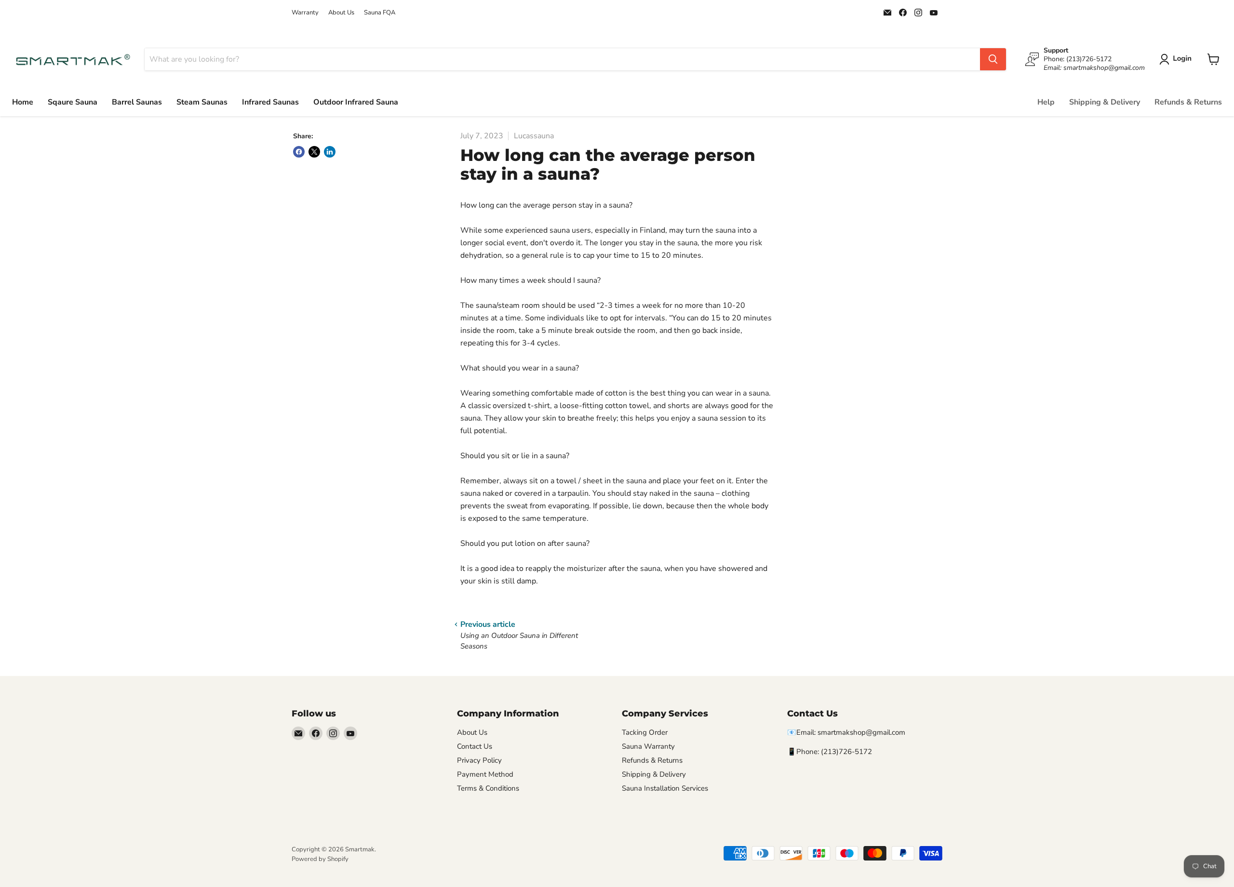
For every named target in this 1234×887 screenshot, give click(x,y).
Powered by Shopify (320, 859)
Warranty (305, 12)
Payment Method (485, 774)
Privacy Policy (479, 760)
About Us (341, 12)
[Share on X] (314, 152)
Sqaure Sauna (72, 102)
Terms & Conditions (488, 788)
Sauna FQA (379, 12)
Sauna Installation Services (665, 788)
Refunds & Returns (1188, 102)
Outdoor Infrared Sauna (355, 102)
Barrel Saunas (137, 102)
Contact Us (474, 746)
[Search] (993, 59)
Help (1046, 102)
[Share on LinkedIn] (329, 152)
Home (22, 102)
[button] (1177, 59)
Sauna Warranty (648, 746)
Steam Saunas (202, 102)
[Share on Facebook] (299, 152)
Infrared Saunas (270, 102)
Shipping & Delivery (1104, 102)
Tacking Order (645, 732)
